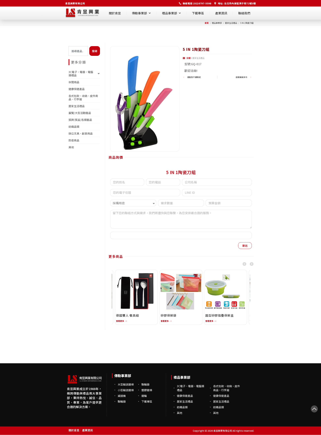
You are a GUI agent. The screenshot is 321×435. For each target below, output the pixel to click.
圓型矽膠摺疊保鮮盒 (219, 315)
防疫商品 (74, 140)
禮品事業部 (169, 13)
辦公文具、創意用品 (81, 133)
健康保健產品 (77, 89)
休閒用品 (74, 82)
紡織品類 (74, 127)
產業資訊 (221, 13)
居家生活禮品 (77, 106)
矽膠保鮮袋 (169, 315)
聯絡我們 (244, 13)
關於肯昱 (115, 13)
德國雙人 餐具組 (127, 315)
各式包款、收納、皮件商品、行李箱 (83, 97)
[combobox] (78, 51)
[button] (244, 264)
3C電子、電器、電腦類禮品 (81, 73)
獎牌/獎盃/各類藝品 (80, 120)
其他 (71, 147)
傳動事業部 (139, 13)
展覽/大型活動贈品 (80, 113)
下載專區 (198, 13)
